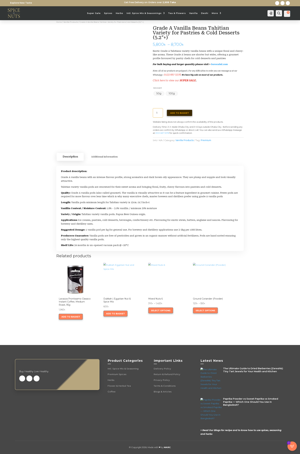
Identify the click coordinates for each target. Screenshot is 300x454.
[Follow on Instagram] (288, 3)
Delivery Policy (162, 368)
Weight (157, 88)
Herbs (119, 13)
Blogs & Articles (163, 391)
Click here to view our (166, 80)
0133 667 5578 (172, 74)
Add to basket (179, 113)
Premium (206, 140)
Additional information (104, 156)
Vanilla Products (70, 22)
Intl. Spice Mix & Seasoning (123, 368)
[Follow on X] (282, 3)
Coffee (112, 391)
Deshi (204, 13)
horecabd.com (219, 64)
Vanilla (193, 13)
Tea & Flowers (177, 13)
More (215, 13)
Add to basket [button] (70, 316)
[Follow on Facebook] (277, 3)
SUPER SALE (188, 80)
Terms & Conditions (165, 386)
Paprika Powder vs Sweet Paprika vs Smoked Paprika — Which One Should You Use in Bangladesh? (250, 401)
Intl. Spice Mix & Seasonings (144, 13)
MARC (167, 447)
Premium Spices (117, 374)
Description (70, 156)
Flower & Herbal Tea (119, 386)
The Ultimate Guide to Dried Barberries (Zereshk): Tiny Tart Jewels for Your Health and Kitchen (253, 370)
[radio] (158, 93)
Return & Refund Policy (167, 374)
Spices (108, 13)
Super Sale (94, 13)
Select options (160, 310)
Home (59, 22)
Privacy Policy (162, 380)
